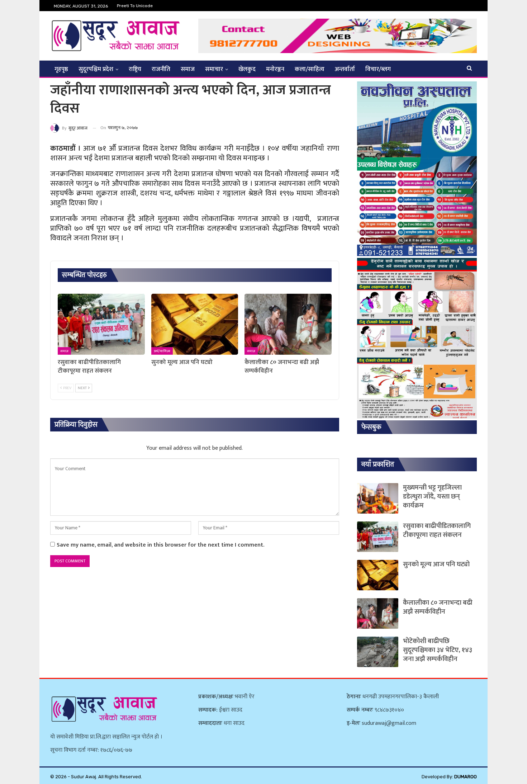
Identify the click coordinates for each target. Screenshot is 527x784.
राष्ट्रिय (135, 69)
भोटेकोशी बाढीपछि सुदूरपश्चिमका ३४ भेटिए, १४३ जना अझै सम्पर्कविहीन (437, 650)
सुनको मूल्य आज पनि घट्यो (436, 564)
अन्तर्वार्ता (345, 69)
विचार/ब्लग (378, 69)
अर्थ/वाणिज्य (162, 351)
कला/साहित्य (309, 69)
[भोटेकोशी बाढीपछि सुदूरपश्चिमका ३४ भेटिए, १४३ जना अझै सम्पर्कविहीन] (377, 652)
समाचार (214, 69)
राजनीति (161, 69)
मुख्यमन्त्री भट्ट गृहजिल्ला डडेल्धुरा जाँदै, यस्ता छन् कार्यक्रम (432, 496)
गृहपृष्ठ (61, 69)
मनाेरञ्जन (275, 69)
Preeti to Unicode (135, 5)
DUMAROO (465, 776)
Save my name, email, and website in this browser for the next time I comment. (160, 545)
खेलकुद (247, 69)
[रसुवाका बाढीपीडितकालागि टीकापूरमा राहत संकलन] (101, 324)
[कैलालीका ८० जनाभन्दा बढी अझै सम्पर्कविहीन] (288, 324)
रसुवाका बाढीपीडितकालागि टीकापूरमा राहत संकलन (437, 530)
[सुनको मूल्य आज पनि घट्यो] (194, 324)
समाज (188, 69)
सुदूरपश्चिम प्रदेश (96, 69)
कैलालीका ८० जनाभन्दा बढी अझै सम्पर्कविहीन (438, 607)
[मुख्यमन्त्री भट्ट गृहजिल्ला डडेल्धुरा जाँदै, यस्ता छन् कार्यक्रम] (377, 498)
